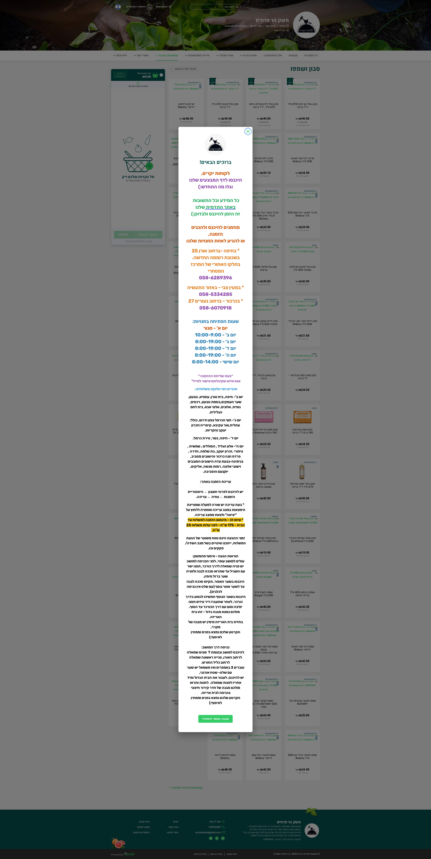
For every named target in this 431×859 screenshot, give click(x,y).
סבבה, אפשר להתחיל (215, 719)
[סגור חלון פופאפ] (248, 131)
